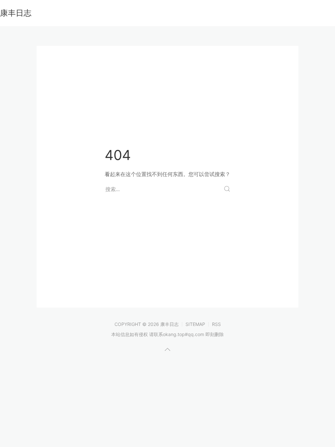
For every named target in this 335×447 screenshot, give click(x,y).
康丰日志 (15, 13)
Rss (216, 324)
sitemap (195, 324)
